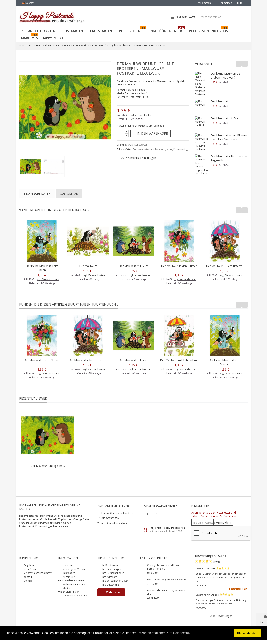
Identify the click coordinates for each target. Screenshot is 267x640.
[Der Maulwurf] (202, 106)
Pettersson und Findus (208, 30)
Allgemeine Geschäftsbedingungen (71, 578)
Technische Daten (37, 193)
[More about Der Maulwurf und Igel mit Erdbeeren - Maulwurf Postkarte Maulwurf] (47, 435)
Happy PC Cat (53, 38)
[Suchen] (244, 16)
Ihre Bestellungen (111, 569)
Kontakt (27, 577)
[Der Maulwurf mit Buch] (202, 123)
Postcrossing (132, 30)
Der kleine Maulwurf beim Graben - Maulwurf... (227, 75)
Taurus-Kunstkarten (143, 149)
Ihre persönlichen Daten (114, 580)
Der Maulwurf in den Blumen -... (179, 268)
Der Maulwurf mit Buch (225, 118)
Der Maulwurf (219, 101)
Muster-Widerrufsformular (68, 590)
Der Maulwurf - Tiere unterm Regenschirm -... (229, 158)
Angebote (29, 565)
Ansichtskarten (42, 31)
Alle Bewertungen (221, 616)
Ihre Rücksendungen (112, 573)
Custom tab (69, 193)
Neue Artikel (30, 569)
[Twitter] (155, 514)
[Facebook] (147, 514)
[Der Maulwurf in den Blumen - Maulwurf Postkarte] (202, 142)
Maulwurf (160, 149)
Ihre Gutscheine (110, 584)
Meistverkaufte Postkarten (37, 573)
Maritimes (29, 37)
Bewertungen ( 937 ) (210, 555)
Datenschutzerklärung (74, 595)
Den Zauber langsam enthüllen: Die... (167, 579)
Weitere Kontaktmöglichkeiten (113, 523)
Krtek (169, 149)
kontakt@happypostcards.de (117, 513)
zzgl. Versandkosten (141, 115)
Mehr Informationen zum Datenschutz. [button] (165, 633)
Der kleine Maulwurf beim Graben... (42, 268)
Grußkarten (101, 31)
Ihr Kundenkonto (110, 565)
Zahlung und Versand (74, 569)
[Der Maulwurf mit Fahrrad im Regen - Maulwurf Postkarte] (179, 335)
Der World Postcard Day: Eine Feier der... (166, 592)
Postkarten (73, 31)
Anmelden (223, 522)
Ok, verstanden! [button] (247, 633)
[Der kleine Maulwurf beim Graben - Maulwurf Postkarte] (202, 84)
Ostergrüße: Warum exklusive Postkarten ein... (163, 567)
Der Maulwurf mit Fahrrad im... (179, 360)
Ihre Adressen (109, 577)
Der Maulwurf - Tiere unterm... (225, 266)
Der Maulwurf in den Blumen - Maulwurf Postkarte (229, 137)
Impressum (68, 573)
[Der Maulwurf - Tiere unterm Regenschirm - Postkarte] (202, 164)
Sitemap (28, 580)
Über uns (67, 565)
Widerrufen (113, 592)
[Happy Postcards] (52, 17)
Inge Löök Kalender (167, 30)
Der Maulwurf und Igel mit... (47, 466)
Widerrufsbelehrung (73, 584)
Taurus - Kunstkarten (136, 144)
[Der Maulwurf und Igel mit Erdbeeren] (30, 166)
